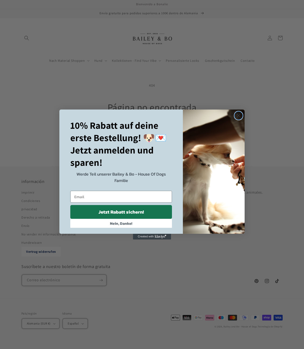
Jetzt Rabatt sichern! (121, 211)
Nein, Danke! (121, 223)
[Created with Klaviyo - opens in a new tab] (152, 236)
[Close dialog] (238, 115)
